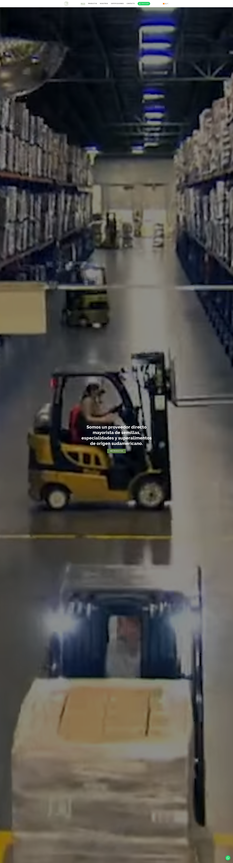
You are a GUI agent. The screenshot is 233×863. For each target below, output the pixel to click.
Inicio (83, 3)
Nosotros (104, 3)
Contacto (131, 3)
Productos (92, 3)
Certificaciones (117, 3)
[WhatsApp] (227, 857)
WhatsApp (145, 3)
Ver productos (116, 451)
